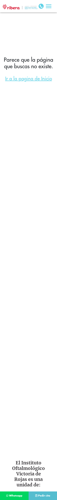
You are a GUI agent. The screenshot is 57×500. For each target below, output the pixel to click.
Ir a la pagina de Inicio (28, 79)
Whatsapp (15, 496)
